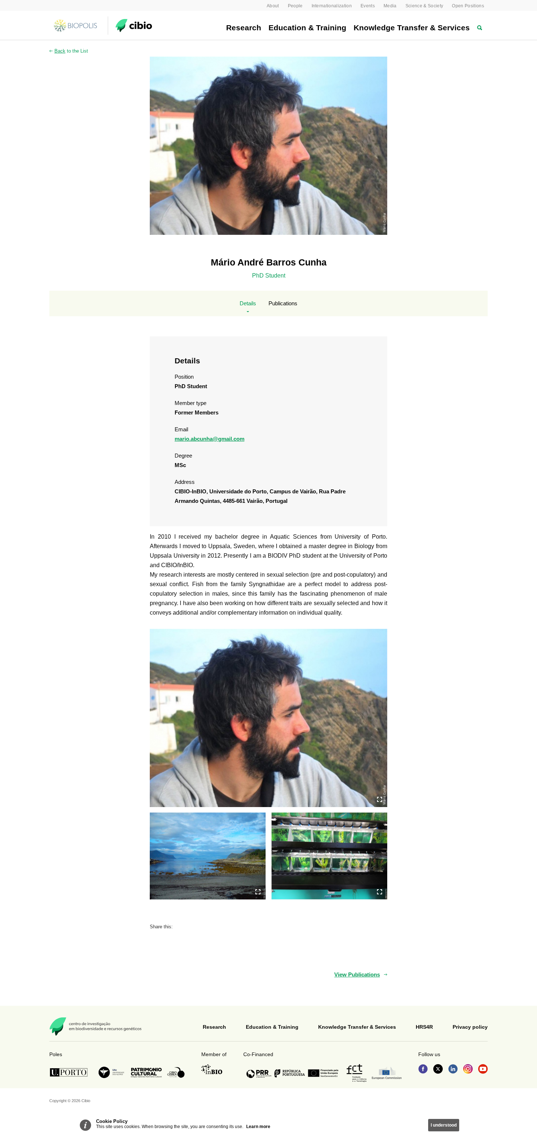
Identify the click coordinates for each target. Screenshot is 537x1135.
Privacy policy (470, 1027)
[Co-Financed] (292, 1073)
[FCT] (356, 1073)
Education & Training (307, 27)
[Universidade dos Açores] (111, 1072)
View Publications (357, 974)
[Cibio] (133, 25)
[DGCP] (146, 1072)
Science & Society (424, 5)
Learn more (258, 1126)
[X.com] (438, 1069)
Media (390, 5)
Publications (282, 303)
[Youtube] (483, 1069)
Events (368, 5)
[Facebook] (423, 1069)
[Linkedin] (453, 1069)
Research (243, 27)
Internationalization (332, 5)
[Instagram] (468, 1069)
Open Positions (468, 5)
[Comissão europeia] (386, 1073)
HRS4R (424, 1027)
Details (248, 303)
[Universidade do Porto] (70, 1072)
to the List (71, 51)
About (273, 5)
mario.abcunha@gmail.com (209, 439)
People (295, 5)
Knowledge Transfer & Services (412, 27)
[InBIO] (211, 1069)
